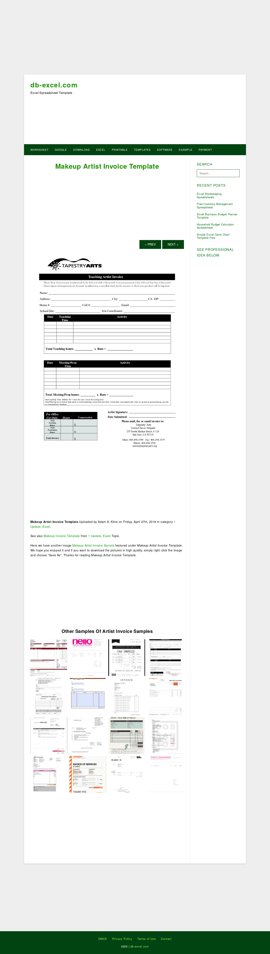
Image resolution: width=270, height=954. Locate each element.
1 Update (94, 536)
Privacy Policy (122, 939)
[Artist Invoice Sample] (126, 735)
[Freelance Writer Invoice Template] (126, 696)
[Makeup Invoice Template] (48, 657)
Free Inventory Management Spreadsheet (215, 205)
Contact (166, 939)
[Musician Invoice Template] (48, 735)
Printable (120, 149)
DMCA (102, 939)
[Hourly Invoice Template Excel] (87, 735)
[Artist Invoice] (48, 696)
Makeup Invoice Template (62, 536)
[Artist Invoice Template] (126, 774)
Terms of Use (146, 939)
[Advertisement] (135, 38)
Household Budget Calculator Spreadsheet (215, 226)
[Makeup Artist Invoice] (165, 774)
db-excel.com (53, 85)
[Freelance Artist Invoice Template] (87, 774)
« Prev (150, 244)
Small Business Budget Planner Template (217, 216)
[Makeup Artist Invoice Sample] (165, 696)
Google (61, 149)
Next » (173, 244)
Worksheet (39, 149)
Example (185, 149)
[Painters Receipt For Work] (87, 657)
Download (81, 149)
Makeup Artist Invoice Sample (93, 545)
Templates (142, 149)
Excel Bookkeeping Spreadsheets (209, 195)
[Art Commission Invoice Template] (48, 774)
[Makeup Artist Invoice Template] (107, 352)
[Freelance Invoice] (165, 735)
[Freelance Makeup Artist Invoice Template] (126, 657)
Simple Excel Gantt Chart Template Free (213, 236)
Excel (100, 149)
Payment (205, 149)
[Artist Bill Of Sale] (87, 696)
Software (165, 149)
